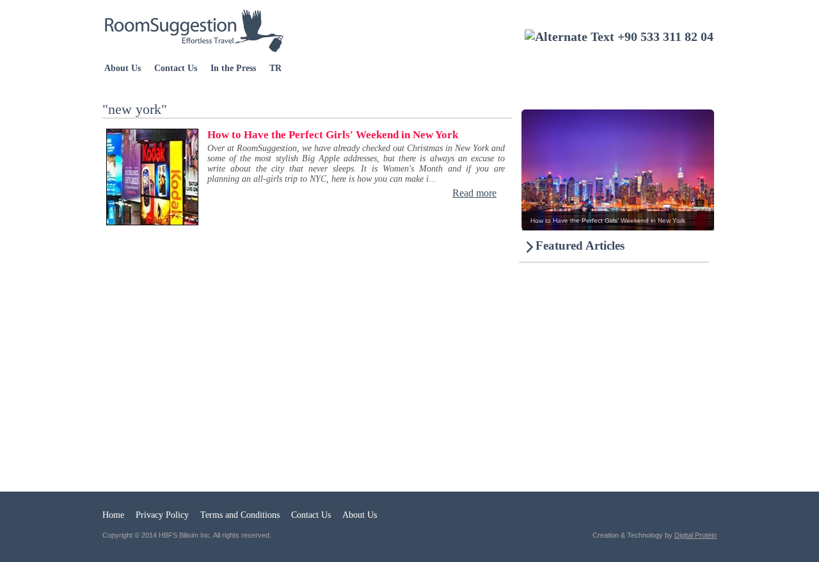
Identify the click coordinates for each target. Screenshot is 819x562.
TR (275, 68)
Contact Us (175, 68)
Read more (474, 193)
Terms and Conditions (240, 515)
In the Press (233, 68)
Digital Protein (695, 535)
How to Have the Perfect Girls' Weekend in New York (332, 135)
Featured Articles (580, 245)
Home (113, 515)
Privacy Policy (162, 515)
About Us (122, 68)
